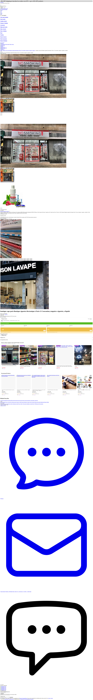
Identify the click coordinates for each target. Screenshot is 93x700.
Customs (28, 402)
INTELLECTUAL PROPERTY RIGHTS (26, 699)
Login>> (4, 368)
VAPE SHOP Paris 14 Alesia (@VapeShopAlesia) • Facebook (9, 365)
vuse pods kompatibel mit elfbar (5, 400)
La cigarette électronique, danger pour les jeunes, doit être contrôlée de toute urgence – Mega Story (38, 390)
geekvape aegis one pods (19, 400)
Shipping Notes (2, 337)
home (1, 50)
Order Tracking (32, 402)
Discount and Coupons (15, 402)
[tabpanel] (46, 264)
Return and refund (37, 402)
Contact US (2, 405)
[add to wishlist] (0, 335)
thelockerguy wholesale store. (9, 699)
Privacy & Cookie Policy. (23, 698)
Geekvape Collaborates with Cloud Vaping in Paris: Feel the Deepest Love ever (83, 366)
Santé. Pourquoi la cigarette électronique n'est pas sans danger (8, 390)
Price (11, 402)
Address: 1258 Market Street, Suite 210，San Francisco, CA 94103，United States (18, 591)
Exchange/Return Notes (4, 339)
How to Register (2, 402)
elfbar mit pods (12, 400)
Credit (20, 402)
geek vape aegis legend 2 (27, 400)
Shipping (25, 402)
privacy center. (50, 698)
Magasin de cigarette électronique (42, 365)
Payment (22, 402)
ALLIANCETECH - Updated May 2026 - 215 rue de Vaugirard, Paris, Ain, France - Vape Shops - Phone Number (28, 366)
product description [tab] (3, 218)
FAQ (5, 405)
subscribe (2, 693)
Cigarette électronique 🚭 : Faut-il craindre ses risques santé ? (84, 390)
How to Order (8, 402)
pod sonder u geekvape (34, 400)
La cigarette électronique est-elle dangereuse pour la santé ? (69, 390)
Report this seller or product (4, 211)
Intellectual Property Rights (44, 402)
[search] (0, 5)
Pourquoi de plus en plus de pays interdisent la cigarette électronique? (23, 390)
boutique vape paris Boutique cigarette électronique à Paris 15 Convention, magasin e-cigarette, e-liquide (19, 50)
